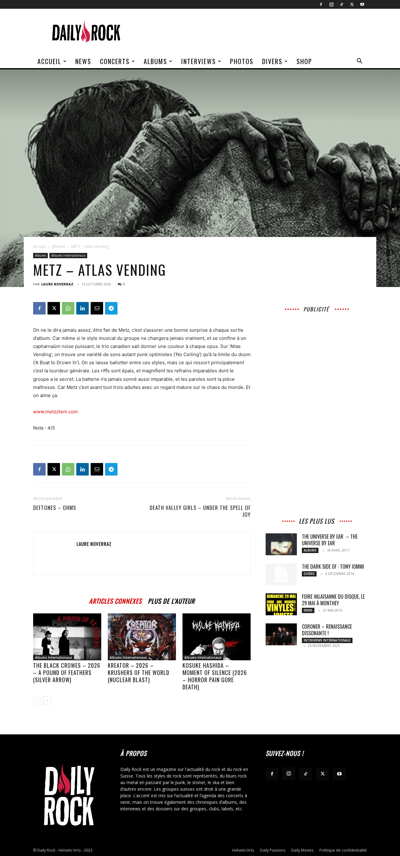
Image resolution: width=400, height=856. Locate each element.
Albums (155, 61)
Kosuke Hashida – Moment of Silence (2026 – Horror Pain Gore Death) (214, 676)
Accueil (49, 61)
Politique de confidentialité (343, 850)
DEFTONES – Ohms (54, 507)
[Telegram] (111, 308)
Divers (272, 61)
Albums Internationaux (68, 255)
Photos (241, 61)
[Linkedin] (82, 308)
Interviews (198, 61)
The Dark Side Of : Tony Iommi (333, 566)
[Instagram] (331, 4)
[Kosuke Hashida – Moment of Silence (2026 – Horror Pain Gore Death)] (216, 636)
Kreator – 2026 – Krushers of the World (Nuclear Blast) (138, 672)
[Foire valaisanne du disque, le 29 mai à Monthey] (281, 604)
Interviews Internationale (327, 640)
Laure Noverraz (57, 284)
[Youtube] (362, 4)
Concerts (115, 61)
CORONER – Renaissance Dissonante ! (327, 630)
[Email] (97, 308)
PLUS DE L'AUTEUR (171, 600)
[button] (359, 62)
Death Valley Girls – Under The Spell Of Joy (200, 511)
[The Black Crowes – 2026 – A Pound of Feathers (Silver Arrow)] (67, 636)
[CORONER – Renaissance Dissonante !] (281, 634)
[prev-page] (37, 700)
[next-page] (47, 700)
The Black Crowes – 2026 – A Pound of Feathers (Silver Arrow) (66, 672)
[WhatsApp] (68, 308)
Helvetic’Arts (243, 850)
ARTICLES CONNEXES (115, 600)
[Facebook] (321, 4)
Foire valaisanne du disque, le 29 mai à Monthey (333, 600)
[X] (352, 4)
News (83, 61)
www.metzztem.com (55, 412)
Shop (304, 61)
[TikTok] (341, 4)
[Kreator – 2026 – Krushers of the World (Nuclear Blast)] (142, 636)
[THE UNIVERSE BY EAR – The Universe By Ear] (281, 544)
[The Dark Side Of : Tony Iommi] (281, 574)
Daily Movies (302, 850)
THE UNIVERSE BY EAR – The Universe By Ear (330, 540)
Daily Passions (272, 850)
